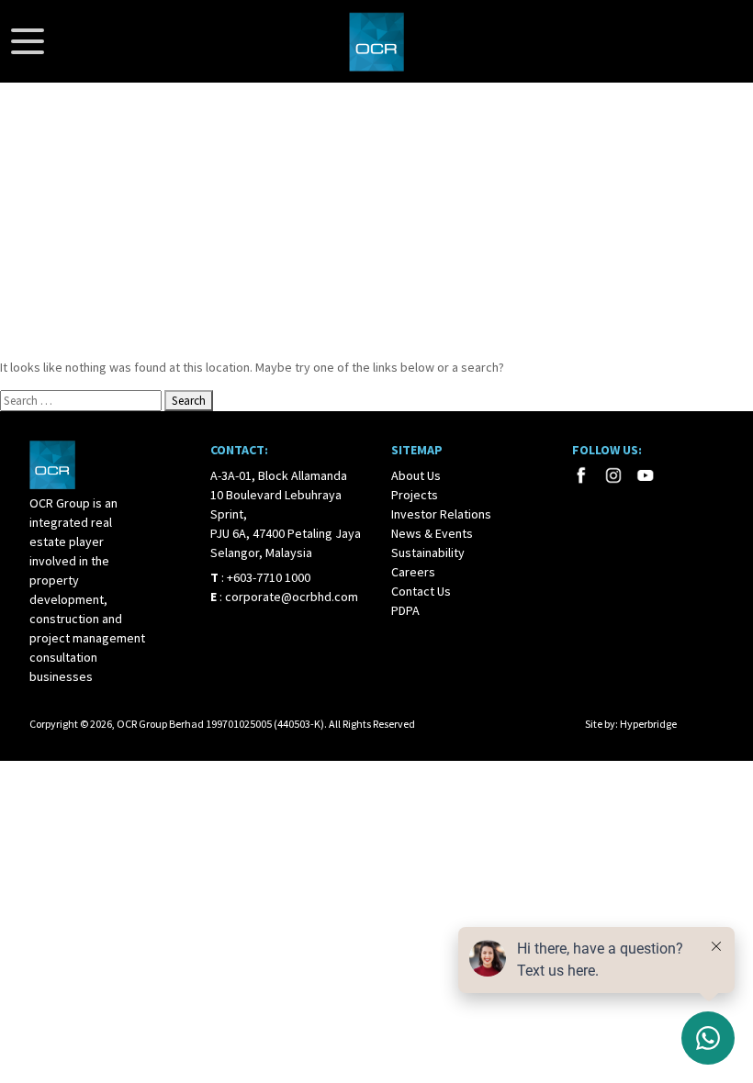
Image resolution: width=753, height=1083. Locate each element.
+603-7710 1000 (268, 577)
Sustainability (428, 552)
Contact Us (421, 591)
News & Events (432, 533)
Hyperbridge (648, 724)
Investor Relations (441, 514)
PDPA (405, 610)
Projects (414, 494)
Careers (413, 572)
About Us (416, 475)
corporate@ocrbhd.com (291, 596)
